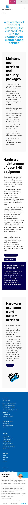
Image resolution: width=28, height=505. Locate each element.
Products (5, 398)
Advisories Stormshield (8, 416)
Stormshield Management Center (10, 409)
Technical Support (7, 436)
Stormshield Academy (8, 443)
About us (5, 453)
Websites (5, 461)
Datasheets (5, 412)
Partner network (7, 421)
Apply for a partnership (8, 425)
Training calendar (7, 439)
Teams (4, 455)
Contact (9, 365)
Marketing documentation (9, 446)
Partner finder (6, 423)
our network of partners (15, 135)
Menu (4, 12)
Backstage (5, 457)
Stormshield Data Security (9, 405)
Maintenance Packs (10, 255)
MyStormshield (6, 427)
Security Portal (6, 448)
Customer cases (6, 414)
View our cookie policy (6, 498)
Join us (18, 1)
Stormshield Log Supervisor (9, 407)
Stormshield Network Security (9, 402)
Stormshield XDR (6, 400)
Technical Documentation (8, 445)
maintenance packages (15, 108)
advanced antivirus (15, 345)
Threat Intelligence (7, 441)
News (4, 459)
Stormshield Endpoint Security (10, 403)
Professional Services (7, 437)
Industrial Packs (9, 259)
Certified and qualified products (10, 410)
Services (5, 433)
